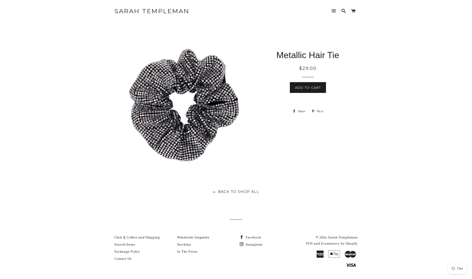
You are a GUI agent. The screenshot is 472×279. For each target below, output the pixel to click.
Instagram (254, 244)
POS (309, 243)
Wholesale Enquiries (193, 237)
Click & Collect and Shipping (137, 237)
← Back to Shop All (236, 192)
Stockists (184, 244)
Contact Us (123, 258)
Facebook (253, 237)
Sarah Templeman (152, 11)
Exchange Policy (127, 251)
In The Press (187, 251)
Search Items (124, 244)
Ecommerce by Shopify (339, 243)
